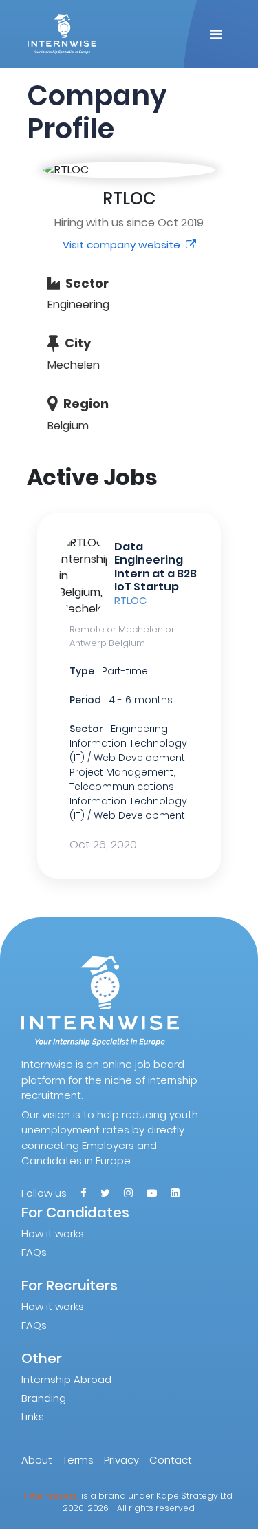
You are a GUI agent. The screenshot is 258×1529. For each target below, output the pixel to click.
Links (32, 1416)
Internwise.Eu (52, 1495)
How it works (52, 1233)
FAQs (34, 1252)
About (36, 1460)
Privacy (121, 1460)
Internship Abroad (66, 1379)
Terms (78, 1460)
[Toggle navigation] (215, 34)
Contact (170, 1460)
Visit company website (123, 244)
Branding (43, 1398)
